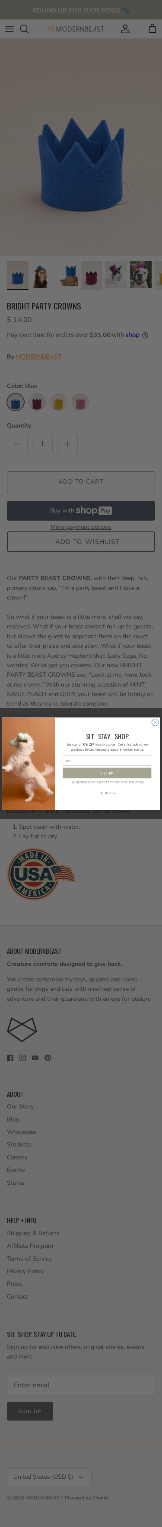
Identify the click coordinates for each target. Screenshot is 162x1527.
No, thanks (107, 793)
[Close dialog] (155, 722)
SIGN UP (106, 773)
